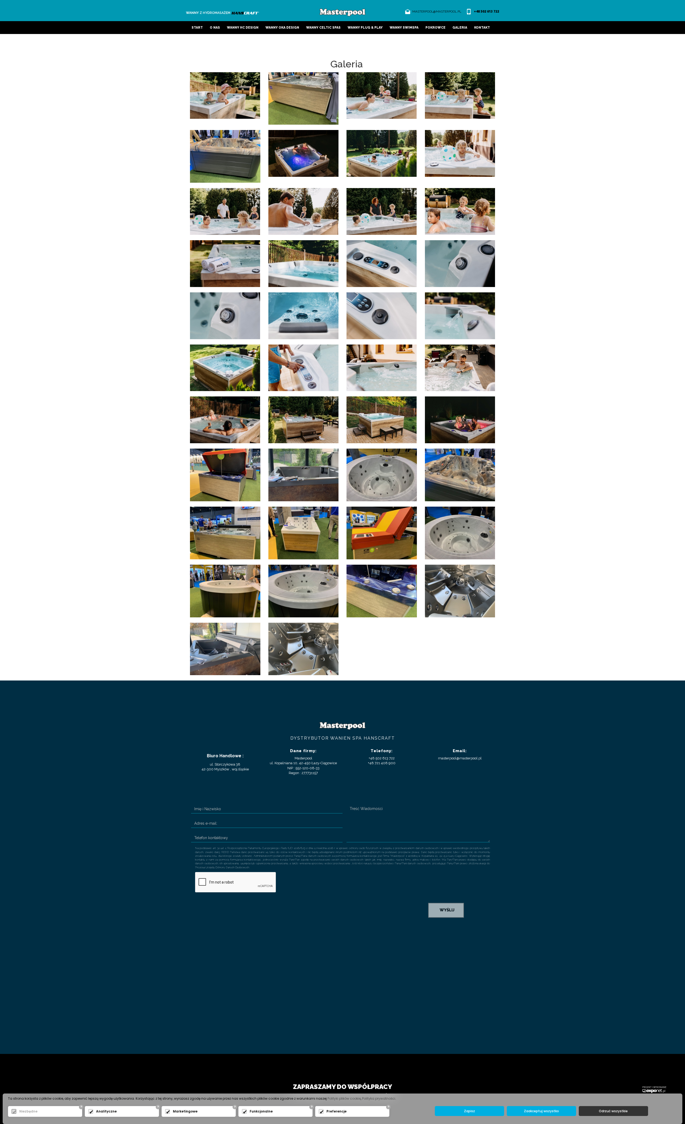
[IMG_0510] (225, 648)
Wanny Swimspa (404, 27)
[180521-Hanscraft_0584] (225, 263)
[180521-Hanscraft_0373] (460, 153)
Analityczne (106, 1111)
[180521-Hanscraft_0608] (225, 315)
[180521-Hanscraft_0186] (382, 95)
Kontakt (482, 27)
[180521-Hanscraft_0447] (303, 211)
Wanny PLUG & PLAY (365, 27)
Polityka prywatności (378, 1098)
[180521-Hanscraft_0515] (382, 211)
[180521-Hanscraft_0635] (460, 315)
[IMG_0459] (225, 532)
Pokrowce (435, 27)
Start (197, 27)
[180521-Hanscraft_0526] (460, 211)
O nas (215, 27)
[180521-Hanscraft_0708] (382, 367)
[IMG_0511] (303, 648)
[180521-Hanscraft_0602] (460, 263)
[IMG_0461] (382, 532)
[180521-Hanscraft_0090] (225, 95)
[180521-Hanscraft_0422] (225, 211)
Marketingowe (185, 1111)
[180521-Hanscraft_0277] (460, 95)
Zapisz (469, 1111)
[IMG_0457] (303, 98)
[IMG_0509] (460, 590)
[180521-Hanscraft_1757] (382, 419)
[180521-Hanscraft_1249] (303, 419)
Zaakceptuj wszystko (541, 1111)
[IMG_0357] (303, 474)
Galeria (459, 27)
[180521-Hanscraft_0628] (382, 315)
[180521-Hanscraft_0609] (303, 315)
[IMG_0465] (225, 474)
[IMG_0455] (382, 474)
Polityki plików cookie (344, 1098)
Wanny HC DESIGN (242, 27)
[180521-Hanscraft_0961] (460, 367)
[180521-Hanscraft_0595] (303, 263)
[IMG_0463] (225, 590)
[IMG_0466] (382, 590)
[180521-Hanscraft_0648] (225, 367)
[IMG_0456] (460, 532)
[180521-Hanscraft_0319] (382, 153)
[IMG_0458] (460, 474)
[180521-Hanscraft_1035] (225, 419)
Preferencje (336, 1111)
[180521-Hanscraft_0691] (303, 367)
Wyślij (446, 910)
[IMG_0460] (303, 532)
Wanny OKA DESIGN (282, 27)
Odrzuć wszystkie (613, 1111)
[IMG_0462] (303, 590)
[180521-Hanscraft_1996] (460, 419)
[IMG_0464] (225, 156)
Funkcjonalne (261, 1111)
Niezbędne (28, 1111)
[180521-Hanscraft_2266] (303, 153)
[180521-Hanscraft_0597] (382, 263)
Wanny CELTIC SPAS (323, 27)
